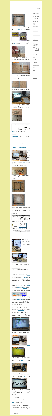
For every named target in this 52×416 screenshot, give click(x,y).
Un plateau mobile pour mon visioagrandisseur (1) (19, 147)
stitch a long (38, 49)
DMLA (12, 408)
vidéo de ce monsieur (27, 164)
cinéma (34, 42)
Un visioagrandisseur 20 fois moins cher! (18, 235)
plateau (16, 143)
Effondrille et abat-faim (35, 62)
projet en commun (36, 48)
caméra (29, 407)
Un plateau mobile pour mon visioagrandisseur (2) (19, 11)
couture (36, 42)
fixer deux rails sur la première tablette (18, 29)
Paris (36, 45)
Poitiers (34, 47)
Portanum (19, 408)
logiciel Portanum (15, 104)
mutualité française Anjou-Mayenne (19, 299)
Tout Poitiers (34, 70)
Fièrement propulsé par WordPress (15, 413)
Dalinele (33, 61)
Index (23, 5)
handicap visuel (13, 143)
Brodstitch (34, 56)
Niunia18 (34, 67)
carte (36, 41)
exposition (35, 43)
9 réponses (13, 12)
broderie (35, 41)
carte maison (38, 41)
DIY (33, 43)
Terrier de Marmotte (35, 69)
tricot (33, 50)
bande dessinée (35, 40)
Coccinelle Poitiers (34, 60)
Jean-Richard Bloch (15, 43)
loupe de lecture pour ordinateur (20, 287)
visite (38, 50)
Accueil (12, 5)
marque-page (38, 44)
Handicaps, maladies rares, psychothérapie (21, 407)
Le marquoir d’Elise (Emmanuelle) (36, 65)
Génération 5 (14, 135)
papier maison (34, 45)
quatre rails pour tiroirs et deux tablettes (16, 136)
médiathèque (25, 277)
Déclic (17, 285)
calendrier (34, 41)
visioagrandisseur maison (28, 151)
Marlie (33, 64)
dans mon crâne (20, 228)
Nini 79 (33, 66)
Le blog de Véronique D (16, 2)
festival (37, 43)
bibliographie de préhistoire (24, 162)
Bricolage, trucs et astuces (19, 230)
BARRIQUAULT (34, 23)
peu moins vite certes (23, 373)
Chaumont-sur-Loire (20, 5)
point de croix (36, 46)
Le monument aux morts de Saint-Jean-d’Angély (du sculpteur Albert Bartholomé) (36, 21)
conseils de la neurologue (25, 376)
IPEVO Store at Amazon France (21, 310)
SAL (38, 49)
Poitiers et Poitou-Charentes (31, 5)
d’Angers (21, 298)
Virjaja (33, 72)
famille (36, 43)
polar (36, 47)
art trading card (34, 39)
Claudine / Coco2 (34, 59)
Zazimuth (34, 73)
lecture (35, 44)
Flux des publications (35, 77)
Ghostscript (22, 360)
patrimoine (35, 46)
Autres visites (15, 5)
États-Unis (39, 50)
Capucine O (34, 57)
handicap (16, 231)
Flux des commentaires (35, 78)
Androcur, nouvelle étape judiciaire (36, 13)
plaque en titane (13, 131)
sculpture (34, 49)
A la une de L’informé (35, 14)
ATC (36, 39)
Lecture (26, 5)
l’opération (21, 274)
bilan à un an (28, 275)
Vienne (35, 50)
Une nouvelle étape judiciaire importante (36, 16)
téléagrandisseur (18, 143)
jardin (33, 44)
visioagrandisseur (22, 143)
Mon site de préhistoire (35, 54)
